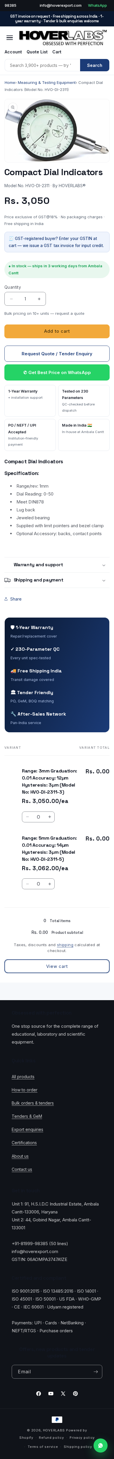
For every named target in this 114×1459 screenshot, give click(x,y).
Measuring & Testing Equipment (47, 82)
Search (94, 65)
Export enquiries (27, 1129)
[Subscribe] (95, 1372)
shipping (65, 944)
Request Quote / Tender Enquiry (57, 353)
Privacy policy (82, 1438)
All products (23, 1076)
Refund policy (51, 1438)
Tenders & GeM (27, 1116)
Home (10, 82)
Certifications (24, 1142)
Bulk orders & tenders (33, 1102)
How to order (24, 1089)
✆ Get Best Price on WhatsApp (57, 372)
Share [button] (16, 598)
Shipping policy (78, 1447)
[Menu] (10, 38)
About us (20, 1156)
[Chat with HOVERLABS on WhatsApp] (101, 1445)
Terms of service (43, 1447)
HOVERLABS (54, 1430)
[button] (57, 564)
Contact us (22, 1169)
